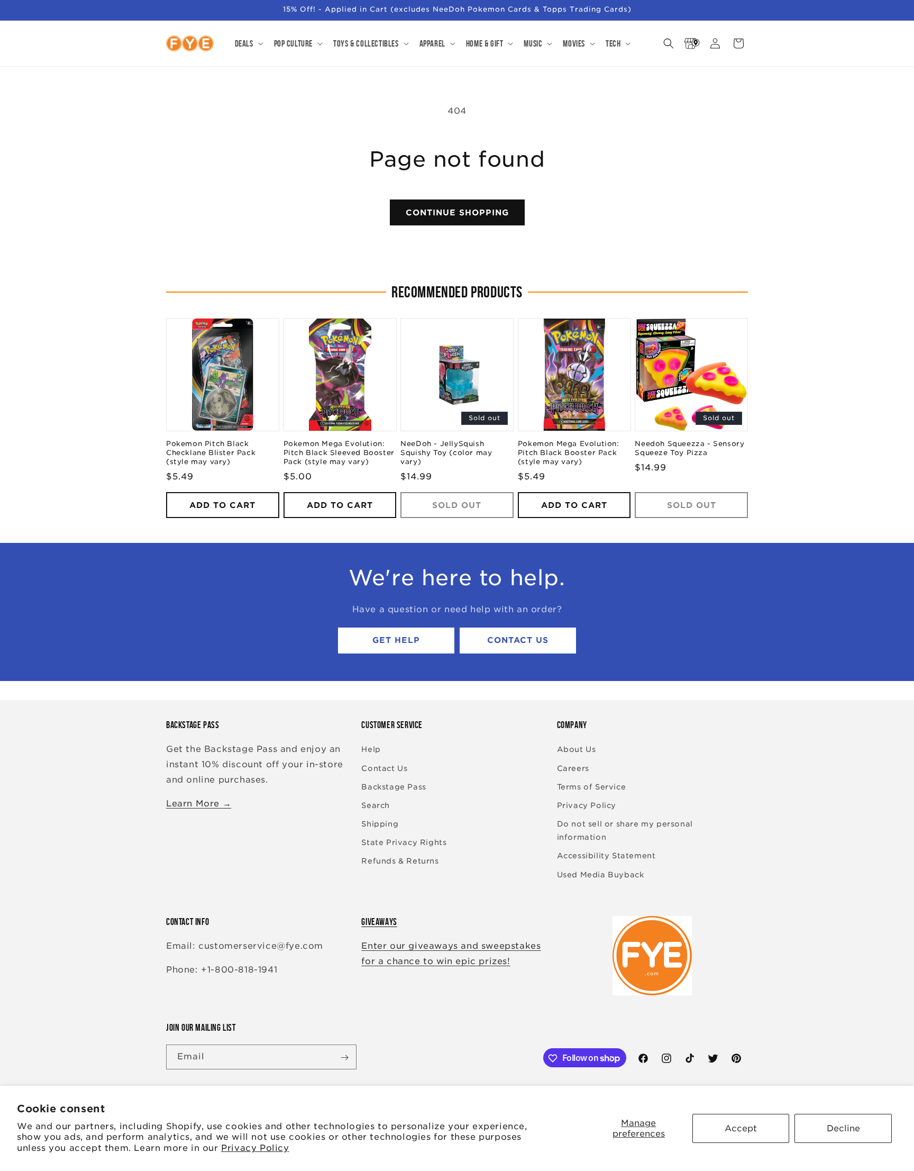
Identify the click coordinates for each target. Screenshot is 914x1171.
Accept (741, 1128)
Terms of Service (591, 787)
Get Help (396, 641)
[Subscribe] (344, 1057)
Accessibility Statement (606, 856)
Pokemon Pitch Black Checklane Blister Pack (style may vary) (210, 453)
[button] (248, 43)
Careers (573, 768)
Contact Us (518, 641)
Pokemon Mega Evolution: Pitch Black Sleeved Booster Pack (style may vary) (339, 453)
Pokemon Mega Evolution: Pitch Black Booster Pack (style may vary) (568, 453)
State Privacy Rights (403, 843)
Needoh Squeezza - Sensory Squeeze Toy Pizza (689, 448)
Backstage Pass (393, 787)
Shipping (379, 824)
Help (370, 750)
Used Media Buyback (600, 874)
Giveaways (379, 921)
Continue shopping (457, 212)
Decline (843, 1128)
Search (375, 805)
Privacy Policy (255, 1148)
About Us (576, 750)
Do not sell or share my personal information (625, 830)
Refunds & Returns (399, 861)
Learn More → (198, 803)
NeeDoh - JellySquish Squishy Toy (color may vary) (446, 453)
